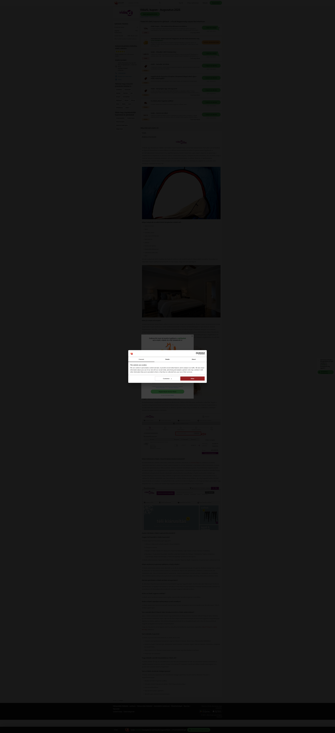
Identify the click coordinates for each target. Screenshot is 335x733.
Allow (192, 378)
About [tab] (194, 359)
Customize (166, 378)
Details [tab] (167, 359)
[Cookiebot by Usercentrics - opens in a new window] (197, 353)
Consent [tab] (141, 359)
